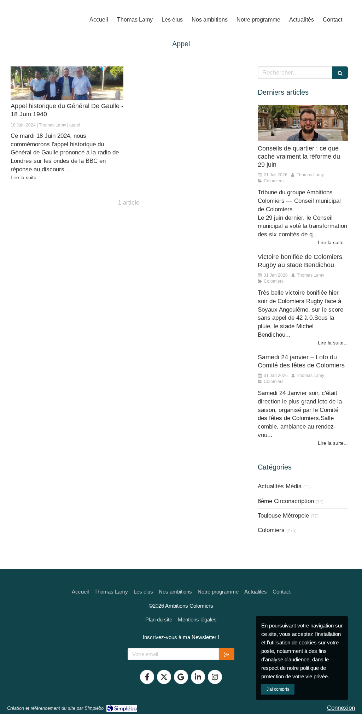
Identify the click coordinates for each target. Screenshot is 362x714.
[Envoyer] (226, 654)
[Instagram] (215, 677)
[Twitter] (164, 677)
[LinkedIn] (198, 677)
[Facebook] (147, 677)
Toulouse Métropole (283, 515)
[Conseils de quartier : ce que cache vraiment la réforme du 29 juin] (303, 123)
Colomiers (271, 530)
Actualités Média (280, 486)
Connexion (341, 707)
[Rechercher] (340, 72)
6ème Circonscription (286, 501)
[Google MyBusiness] (181, 677)
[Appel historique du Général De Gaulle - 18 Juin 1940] (67, 83)
